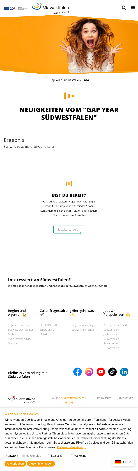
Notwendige (33, 455)
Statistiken (57, 455)
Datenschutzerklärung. (71, 447)
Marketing (80, 455)
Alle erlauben (15, 463)
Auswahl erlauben (40, 463)
